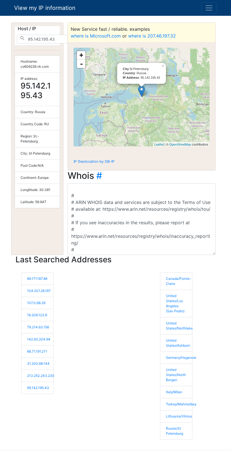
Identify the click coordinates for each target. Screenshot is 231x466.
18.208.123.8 (37, 315)
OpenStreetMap (180, 144)
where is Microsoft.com (96, 36)
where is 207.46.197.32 (152, 36)
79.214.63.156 (38, 327)
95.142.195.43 (38, 388)
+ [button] (81, 55)
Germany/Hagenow (181, 357)
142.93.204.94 (38, 339)
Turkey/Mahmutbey (181, 404)
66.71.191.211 (37, 351)
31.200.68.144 (38, 363)
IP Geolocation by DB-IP (94, 161)
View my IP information (44, 8)
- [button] (81, 64)
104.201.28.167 (39, 291)
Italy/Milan (174, 392)
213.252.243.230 (40, 375)
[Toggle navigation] (209, 8)
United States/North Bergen (176, 375)
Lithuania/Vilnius (179, 416)
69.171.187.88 (37, 278)
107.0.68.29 (36, 303)
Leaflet (159, 144)
